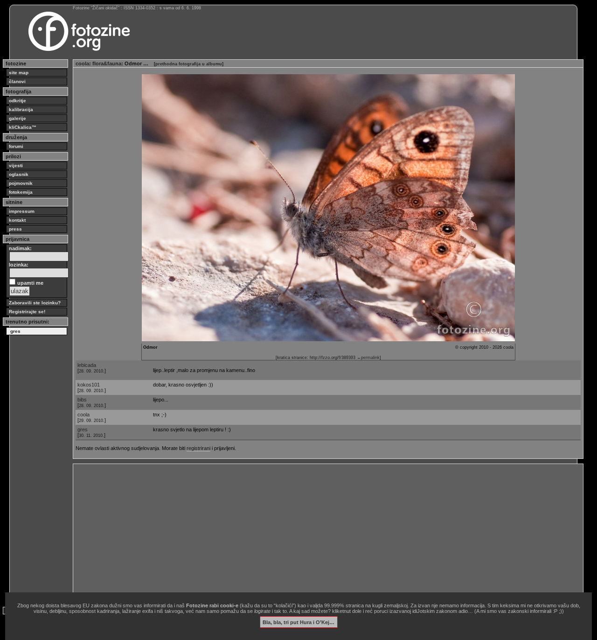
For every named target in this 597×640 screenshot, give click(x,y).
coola (82, 63)
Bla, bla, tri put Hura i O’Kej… (298, 622)
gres (82, 429)
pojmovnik (21, 183)
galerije (17, 118)
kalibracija (21, 109)
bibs (82, 399)
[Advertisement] (328, 531)
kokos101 (88, 384)
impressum (22, 211)
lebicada (86, 365)
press (15, 229)
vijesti (16, 165)
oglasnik (18, 174)
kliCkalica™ (22, 127)
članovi (17, 81)
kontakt (17, 220)
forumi (16, 146)
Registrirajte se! (27, 311)
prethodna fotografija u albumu (188, 64)
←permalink (368, 357)
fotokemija (21, 192)
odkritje (17, 100)
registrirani (198, 448)
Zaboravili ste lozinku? (35, 302)
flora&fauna (106, 63)
